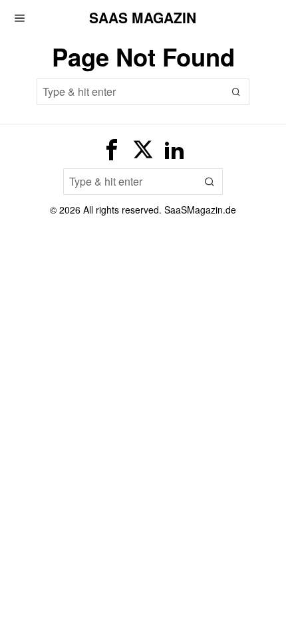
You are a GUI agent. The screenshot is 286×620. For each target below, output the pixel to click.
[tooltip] (111, 149)
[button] (236, 91)
